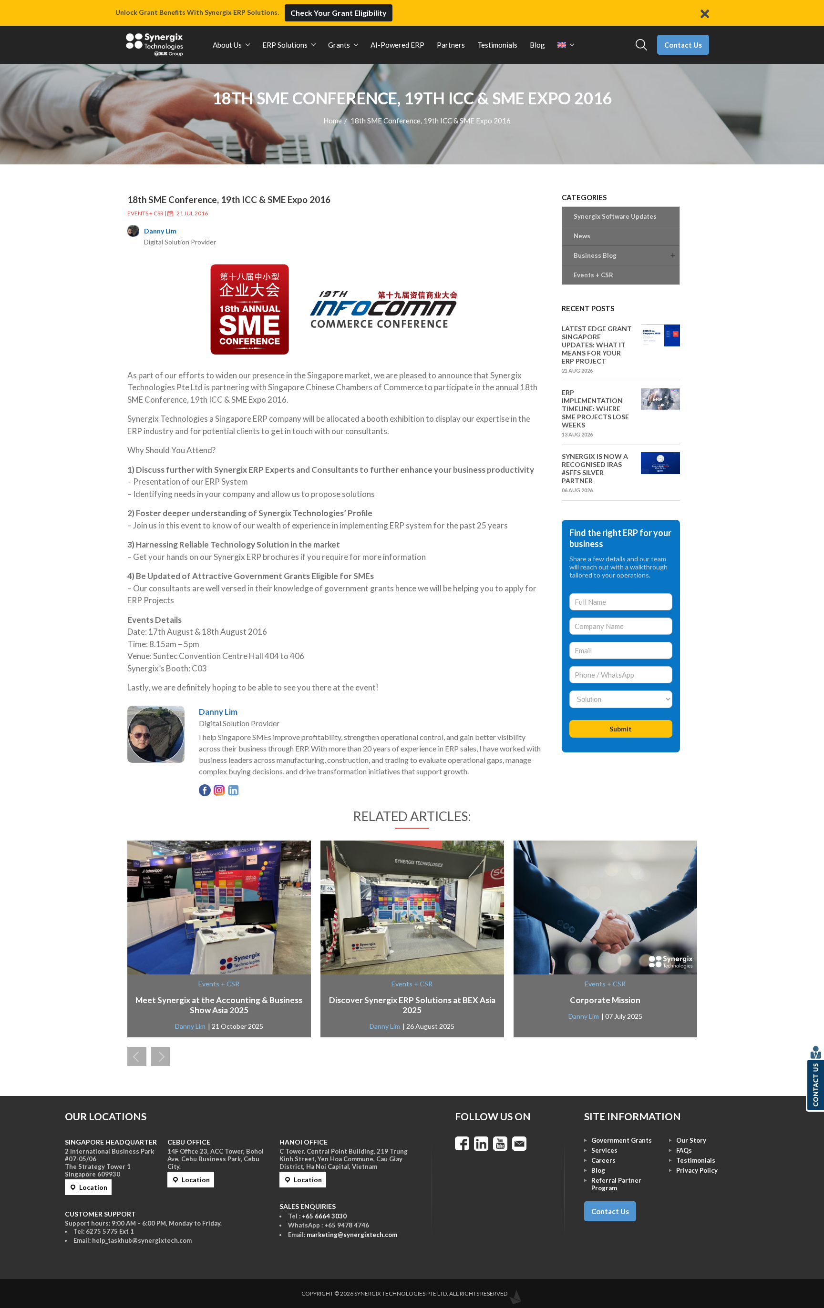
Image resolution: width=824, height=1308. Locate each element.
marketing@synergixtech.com (352, 1234)
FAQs (684, 1150)
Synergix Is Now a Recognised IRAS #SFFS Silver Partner (595, 468)
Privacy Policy (697, 1170)
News (582, 236)
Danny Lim (160, 231)
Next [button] (160, 1056)
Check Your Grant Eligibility (338, 12)
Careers (603, 1160)
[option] (219, 939)
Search (642, 45)
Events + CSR (145, 213)
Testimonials (695, 1160)
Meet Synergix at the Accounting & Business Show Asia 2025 (218, 1005)
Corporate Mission (605, 1000)
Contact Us (683, 45)
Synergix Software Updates (615, 216)
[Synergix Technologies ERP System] (154, 45)
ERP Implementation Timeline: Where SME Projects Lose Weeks (595, 408)
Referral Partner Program (616, 1184)
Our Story (691, 1140)
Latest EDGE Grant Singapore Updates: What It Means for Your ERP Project (597, 344)
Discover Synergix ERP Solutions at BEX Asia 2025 (412, 1005)
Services (604, 1150)
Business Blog (595, 255)
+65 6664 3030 (324, 1216)
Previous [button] (136, 1056)
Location (93, 1187)
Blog (598, 1170)
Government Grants (621, 1140)
